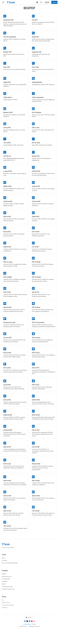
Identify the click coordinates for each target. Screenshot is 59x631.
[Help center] (41, 2)
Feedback (4, 560)
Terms (34, 624)
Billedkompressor (6, 576)
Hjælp (3, 558)
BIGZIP (4, 584)
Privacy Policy (5, 602)
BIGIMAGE (4, 581)
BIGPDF (4, 574)
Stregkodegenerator (7, 586)
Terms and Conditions (8, 605)
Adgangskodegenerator (8, 589)
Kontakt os (5, 607)
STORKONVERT (6, 579)
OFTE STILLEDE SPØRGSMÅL (10, 563)
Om (3, 600)
